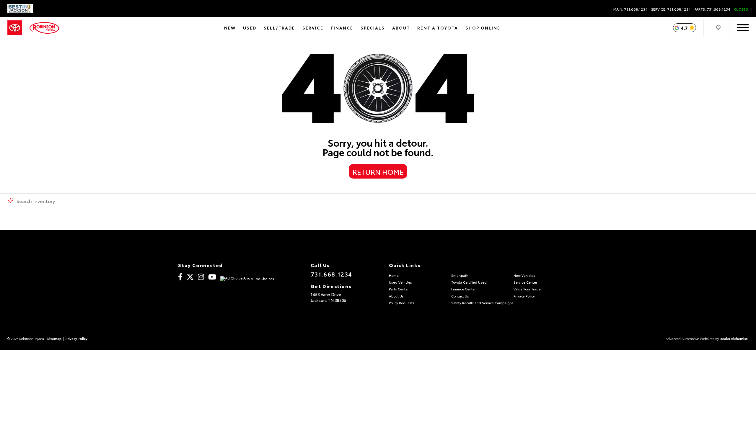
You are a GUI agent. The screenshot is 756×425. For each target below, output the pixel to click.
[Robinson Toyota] (44, 28)
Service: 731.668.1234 (671, 9)
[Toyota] (14, 27)
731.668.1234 (331, 274)
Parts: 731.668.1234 (712, 9)
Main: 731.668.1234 (630, 9)
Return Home (378, 171)
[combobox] (378, 200)
